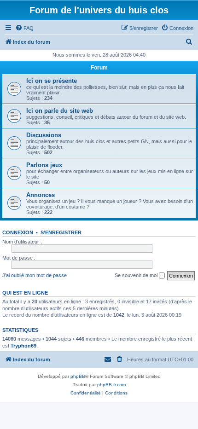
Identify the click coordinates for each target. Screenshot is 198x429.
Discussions (43, 135)
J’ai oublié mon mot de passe (34, 275)
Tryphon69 (23, 345)
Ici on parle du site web (59, 110)
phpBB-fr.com (111, 384)
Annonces (40, 194)
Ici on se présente (51, 80)
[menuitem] (24, 28)
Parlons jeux (44, 165)
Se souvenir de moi (137, 275)
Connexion (17, 232)
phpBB (77, 376)
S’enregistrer (61, 232)
